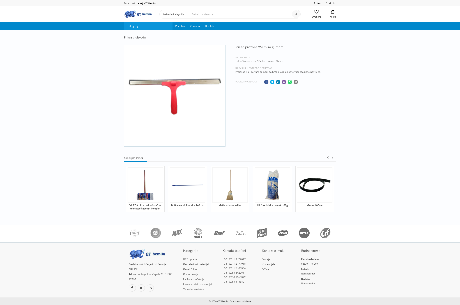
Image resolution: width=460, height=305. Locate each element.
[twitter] (272, 82)
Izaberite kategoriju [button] (173, 14)
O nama (195, 26)
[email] (296, 82)
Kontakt (210, 26)
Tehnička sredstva (245, 61)
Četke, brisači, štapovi (271, 61)
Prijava (317, 3)
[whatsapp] (290, 82)
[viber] (284, 82)
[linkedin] (278, 82)
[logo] (140, 14)
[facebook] (266, 82)
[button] (316, 14)
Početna (180, 26)
